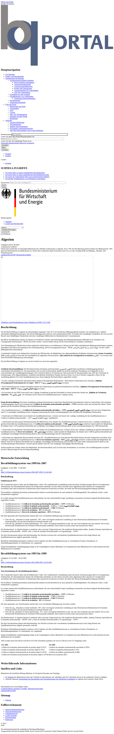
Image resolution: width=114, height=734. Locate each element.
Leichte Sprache (11, 716)
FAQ (11, 110)
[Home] (57, 65)
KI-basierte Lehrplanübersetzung (21, 128)
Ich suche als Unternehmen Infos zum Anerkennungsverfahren (27, 177)
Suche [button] (4, 187)
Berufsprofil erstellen (23, 255)
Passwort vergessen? (27, 143)
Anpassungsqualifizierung (23, 86)
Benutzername (6, 134)
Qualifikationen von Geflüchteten (21, 96)
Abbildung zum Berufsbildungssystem (14, 322)
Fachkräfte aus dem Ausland (20, 94)
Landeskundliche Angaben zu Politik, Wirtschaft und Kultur (22, 689)
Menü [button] (3, 147)
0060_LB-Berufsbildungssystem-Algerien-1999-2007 (20, 472)
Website (11, 677)
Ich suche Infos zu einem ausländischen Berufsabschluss (25, 173)
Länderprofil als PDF (8, 255)
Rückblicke (14, 118)
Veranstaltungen (15, 124)
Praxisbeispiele (15, 100)
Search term (5, 183)
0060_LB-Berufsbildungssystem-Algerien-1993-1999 (20, 562)
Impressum (9, 720)
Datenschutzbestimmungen (14, 710)
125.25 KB (39, 322)
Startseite (8, 222)
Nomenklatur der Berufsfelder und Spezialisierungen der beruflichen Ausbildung (47, 679)
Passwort (4, 139)
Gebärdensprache (11, 714)
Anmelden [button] (5, 150)
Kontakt (8, 163)
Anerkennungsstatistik (17, 102)
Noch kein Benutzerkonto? (10, 143)
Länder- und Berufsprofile (14, 76)
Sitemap (8, 700)
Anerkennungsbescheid (22, 84)
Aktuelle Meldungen (17, 122)
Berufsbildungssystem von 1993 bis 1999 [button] (24, 553)
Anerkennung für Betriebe (14, 78)
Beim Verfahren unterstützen (24, 82)
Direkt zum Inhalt (7, 2)
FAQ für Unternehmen (22, 92)
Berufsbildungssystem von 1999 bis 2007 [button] (24, 463)
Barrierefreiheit (10, 718)
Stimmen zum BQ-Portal (18, 116)
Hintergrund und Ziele (17, 106)
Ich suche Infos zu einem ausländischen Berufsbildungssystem (27, 175)
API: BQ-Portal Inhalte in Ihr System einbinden (26, 130)
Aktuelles (8, 120)
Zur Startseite (10, 74)
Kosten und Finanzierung (23, 88)
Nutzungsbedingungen (13, 712)
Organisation (14, 108)
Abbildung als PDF (35, 322)
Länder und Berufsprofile (14, 224)
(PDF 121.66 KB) (26, 472)
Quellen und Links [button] (11, 668)
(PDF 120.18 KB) (26, 562)
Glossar (12, 112)
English (8, 156)
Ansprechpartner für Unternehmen (26, 90)
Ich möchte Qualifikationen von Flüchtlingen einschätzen (25, 179)
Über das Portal (10, 104)
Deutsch (8, 154)
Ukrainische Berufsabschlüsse (24, 98)
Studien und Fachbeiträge (19, 126)
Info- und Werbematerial (18, 114)
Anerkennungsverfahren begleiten (22, 80)
